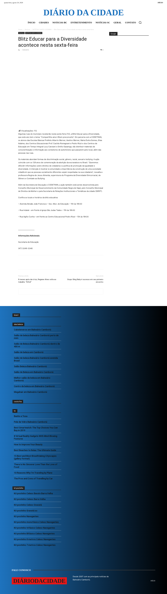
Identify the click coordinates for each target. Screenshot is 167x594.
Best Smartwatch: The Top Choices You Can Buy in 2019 (36, 429)
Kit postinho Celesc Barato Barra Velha (33, 493)
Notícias (27, 29)
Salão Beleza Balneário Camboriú (30, 366)
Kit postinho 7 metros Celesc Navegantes (35, 545)
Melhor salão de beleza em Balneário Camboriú (32, 379)
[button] (140, 22)
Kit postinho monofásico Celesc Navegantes (36, 522)
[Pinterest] (31, 55)
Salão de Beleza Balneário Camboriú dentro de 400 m (37, 345)
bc (15, 411)
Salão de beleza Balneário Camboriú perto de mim (36, 336)
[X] (26, 55)
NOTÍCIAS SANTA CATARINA (42, 29)
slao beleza (18, 324)
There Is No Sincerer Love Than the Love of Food (35, 465)
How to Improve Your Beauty (28, 444)
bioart (16, 315)
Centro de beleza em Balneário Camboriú (34, 386)
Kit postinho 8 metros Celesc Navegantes (35, 539)
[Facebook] (20, 55)
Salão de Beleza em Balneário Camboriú (33, 372)
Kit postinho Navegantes (26, 516)
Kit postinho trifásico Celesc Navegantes (34, 528)
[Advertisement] (128, 45)
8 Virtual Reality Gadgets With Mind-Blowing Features (35, 437)
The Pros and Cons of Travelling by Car (33, 478)
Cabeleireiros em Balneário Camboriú (32, 329)
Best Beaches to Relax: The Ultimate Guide (35, 450)
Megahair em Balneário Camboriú (30, 392)
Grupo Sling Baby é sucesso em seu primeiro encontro (85, 280)
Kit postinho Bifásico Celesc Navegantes (34, 533)
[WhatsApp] (37, 55)
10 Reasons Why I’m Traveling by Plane (33, 472)
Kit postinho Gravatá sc (25, 510)
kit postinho (18, 488)
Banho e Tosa (20, 416)
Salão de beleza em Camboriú (28, 352)
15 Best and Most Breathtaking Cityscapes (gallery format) (35, 457)
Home (20, 29)
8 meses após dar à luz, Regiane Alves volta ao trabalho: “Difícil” (37, 280)
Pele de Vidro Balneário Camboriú (30, 422)
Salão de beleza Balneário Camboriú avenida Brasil (36, 359)
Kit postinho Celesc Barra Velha (29, 499)
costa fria (18, 402)
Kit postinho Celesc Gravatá (28, 505)
